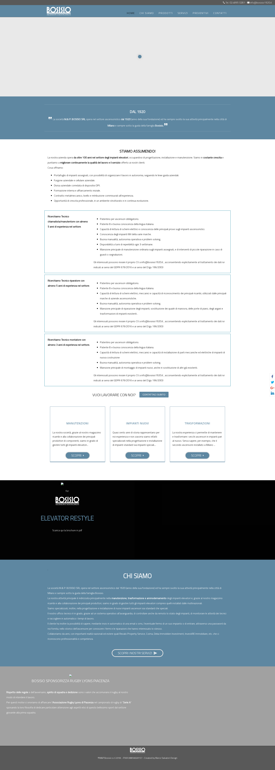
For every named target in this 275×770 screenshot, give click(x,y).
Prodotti (166, 13)
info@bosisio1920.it (152, 262)
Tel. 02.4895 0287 (235, 2)
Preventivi (200, 13)
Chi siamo (147, 13)
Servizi (183, 13)
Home (131, 13)
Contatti (220, 13)
